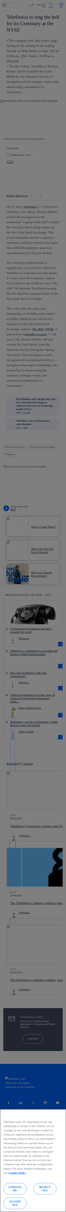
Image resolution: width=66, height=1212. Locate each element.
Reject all (45, 1188)
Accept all (15, 1203)
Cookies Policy (17, 1172)
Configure (15, 1188)
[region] (33, 1160)
